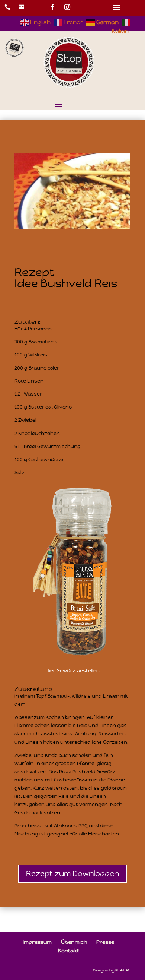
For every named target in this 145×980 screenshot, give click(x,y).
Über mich (74, 942)
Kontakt (68, 950)
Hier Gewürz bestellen (73, 670)
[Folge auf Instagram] (67, 7)
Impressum (37, 942)
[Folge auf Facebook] (52, 7)
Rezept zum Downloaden (72, 873)
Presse (105, 942)
